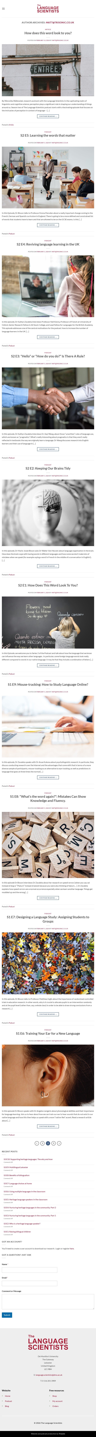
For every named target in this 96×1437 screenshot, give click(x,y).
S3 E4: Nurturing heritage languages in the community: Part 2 (30, 1207)
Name (5, 1264)
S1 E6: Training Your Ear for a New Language (48, 1033)
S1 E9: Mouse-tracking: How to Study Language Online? (48, 684)
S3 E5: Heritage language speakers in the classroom (25, 1199)
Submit (7, 1315)
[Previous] (37, 1143)
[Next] (59, 1143)
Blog (7, 1406)
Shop (54, 1396)
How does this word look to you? (48, 33)
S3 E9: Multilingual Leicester (16, 1167)
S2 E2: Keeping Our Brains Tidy (48, 468)
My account (57, 1401)
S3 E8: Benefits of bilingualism (16, 1175)
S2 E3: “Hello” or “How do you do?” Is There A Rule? (48, 356)
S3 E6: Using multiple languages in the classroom (24, 1191)
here (72, 1248)
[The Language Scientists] (48, 8)
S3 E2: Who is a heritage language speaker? (22, 1223)
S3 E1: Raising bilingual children (17, 1231)
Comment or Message (11, 1291)
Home (7, 1396)
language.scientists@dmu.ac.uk (49, 1375)
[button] (3, 9)
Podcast (48, 132)
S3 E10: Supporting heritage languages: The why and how (28, 1159)
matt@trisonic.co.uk (60, 22)
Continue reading (48, 116)
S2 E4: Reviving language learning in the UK (48, 244)
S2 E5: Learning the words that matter (48, 135)
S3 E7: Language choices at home (18, 1183)
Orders (55, 1406)
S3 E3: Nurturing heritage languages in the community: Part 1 (30, 1215)
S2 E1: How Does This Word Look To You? (48, 585)
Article (48, 29)
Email (5, 1277)
